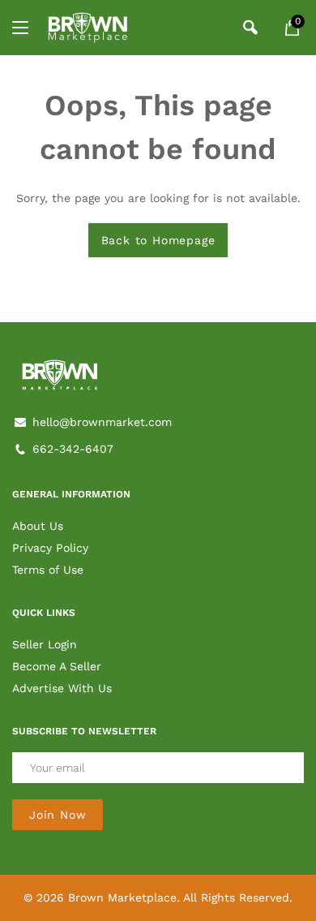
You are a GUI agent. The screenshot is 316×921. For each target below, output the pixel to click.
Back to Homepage (158, 240)
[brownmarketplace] (87, 27)
